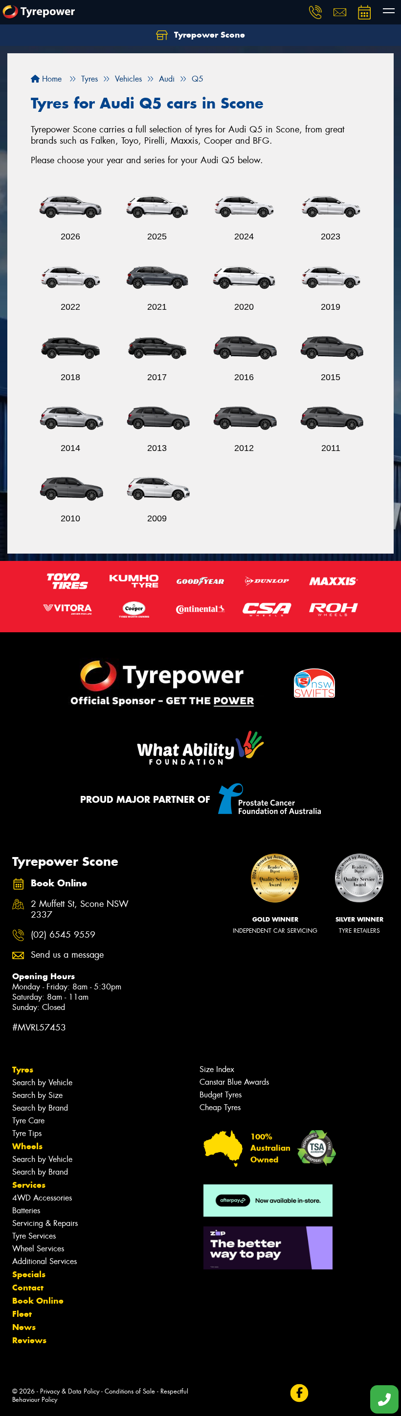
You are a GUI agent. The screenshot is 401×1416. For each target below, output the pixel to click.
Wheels (27, 1146)
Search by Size (37, 1095)
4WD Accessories (42, 1198)
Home (51, 79)
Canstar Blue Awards (234, 1082)
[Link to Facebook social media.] (299, 1393)
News (24, 1327)
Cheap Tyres (220, 1107)
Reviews (29, 1340)
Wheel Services (38, 1249)
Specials (28, 1274)
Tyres (22, 1069)
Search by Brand (40, 1108)
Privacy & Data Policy (69, 1391)
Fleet (22, 1314)
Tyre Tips (27, 1133)
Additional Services (44, 1261)
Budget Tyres (221, 1095)
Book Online (38, 1300)
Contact (28, 1287)
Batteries (26, 1210)
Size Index (217, 1069)
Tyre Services (34, 1236)
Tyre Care (28, 1121)
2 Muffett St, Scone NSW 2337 (80, 910)
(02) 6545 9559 (63, 935)
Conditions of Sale (130, 1391)
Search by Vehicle (42, 1082)
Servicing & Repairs (45, 1223)
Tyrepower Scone (208, 34)
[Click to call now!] (315, 12)
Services (28, 1185)
